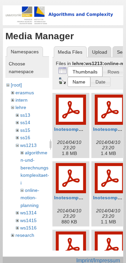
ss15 (25, 130)
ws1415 (28, 220)
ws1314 (28, 212)
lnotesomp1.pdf (72, 129)
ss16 (25, 137)
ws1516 (28, 227)
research (24, 235)
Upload (99, 52)
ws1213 (28, 145)
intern (21, 100)
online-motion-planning (29, 198)
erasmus (24, 92)
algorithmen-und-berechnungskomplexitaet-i (34, 168)
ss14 (25, 122)
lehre (20, 107)
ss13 (25, 115)
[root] (16, 85)
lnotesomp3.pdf (72, 197)
